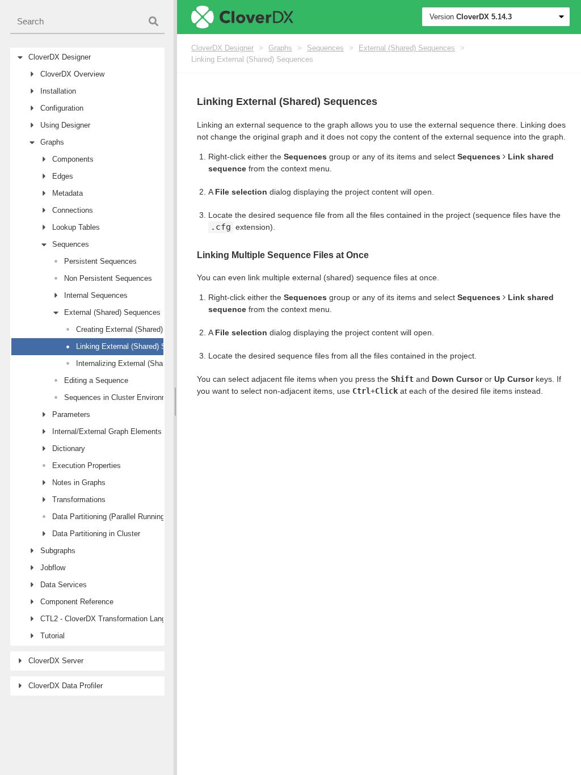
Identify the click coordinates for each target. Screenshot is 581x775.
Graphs (280, 48)
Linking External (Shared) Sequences (252, 59)
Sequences (325, 48)
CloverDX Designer (222, 48)
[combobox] (87, 22)
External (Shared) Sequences (407, 48)
